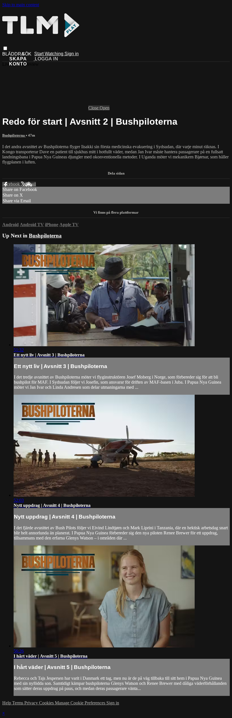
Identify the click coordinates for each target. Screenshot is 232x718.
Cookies (47, 702)
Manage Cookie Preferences (80, 702)
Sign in (72, 53)
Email (30, 184)
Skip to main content (20, 4)
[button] (5, 48)
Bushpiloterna (14, 135)
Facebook (11, 184)
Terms (18, 702)
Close (94, 107)
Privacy (31, 702)
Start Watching (49, 53)
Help (7, 702)
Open (104, 107)
